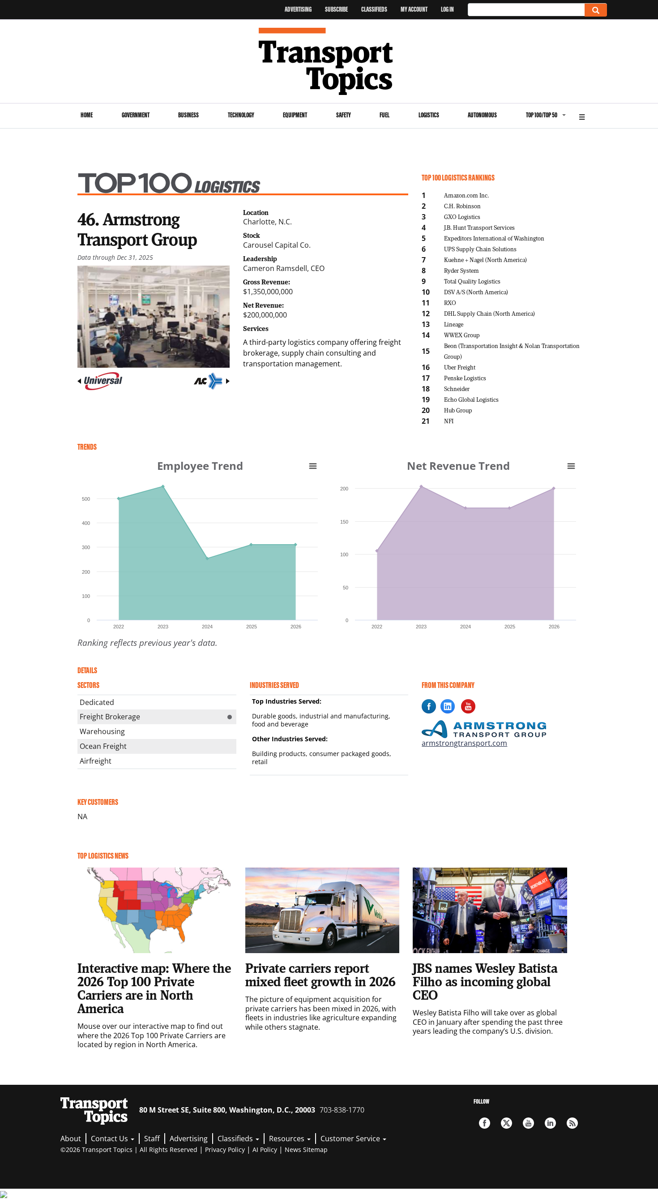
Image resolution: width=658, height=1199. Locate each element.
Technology (241, 115)
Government (136, 115)
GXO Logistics (462, 216)
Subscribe (336, 9)
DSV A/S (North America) (476, 292)
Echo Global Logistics (471, 399)
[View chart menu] (313, 466)
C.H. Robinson (462, 206)
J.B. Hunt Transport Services (479, 227)
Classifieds (374, 9)
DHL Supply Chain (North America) (489, 313)
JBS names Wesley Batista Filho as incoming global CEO (485, 981)
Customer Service (351, 1138)
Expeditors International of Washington (494, 238)
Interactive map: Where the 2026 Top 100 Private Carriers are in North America (154, 988)
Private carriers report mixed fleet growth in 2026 (320, 974)
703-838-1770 (342, 1110)
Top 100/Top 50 (541, 115)
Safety (343, 115)
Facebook (484, 1123)
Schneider (457, 388)
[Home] (329, 61)
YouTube (528, 1123)
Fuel (384, 115)
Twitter (506, 1123)
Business (188, 115)
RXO (450, 302)
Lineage (453, 324)
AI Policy (264, 1149)
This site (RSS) (572, 1123)
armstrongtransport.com (464, 743)
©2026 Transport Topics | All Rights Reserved (128, 1149)
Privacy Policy (225, 1149)
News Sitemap (306, 1149)
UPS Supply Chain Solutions (480, 249)
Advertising (298, 9)
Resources (287, 1138)
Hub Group (458, 410)
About (70, 1138)
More (581, 115)
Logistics (429, 115)
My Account (414, 9)
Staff (152, 1138)
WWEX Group (462, 335)
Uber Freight (459, 367)
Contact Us (110, 1138)
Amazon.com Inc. (466, 195)
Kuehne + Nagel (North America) (485, 259)
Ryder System (461, 270)
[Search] (596, 10)
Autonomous (482, 115)
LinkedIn (550, 1123)
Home (87, 115)
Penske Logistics (465, 378)
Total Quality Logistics (472, 281)
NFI (448, 421)
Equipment (295, 115)
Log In (447, 9)
